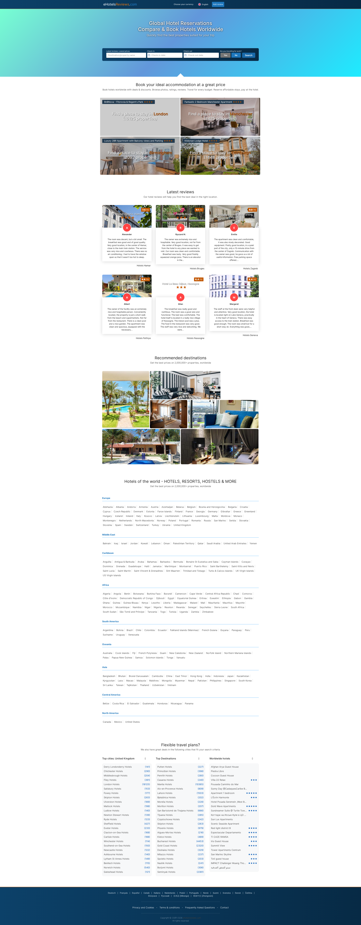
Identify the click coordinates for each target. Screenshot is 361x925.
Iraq (116, 543)
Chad (236, 593)
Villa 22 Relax (218, 779)
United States (132, 721)
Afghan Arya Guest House (225, 766)
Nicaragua (176, 703)
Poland (172, 520)
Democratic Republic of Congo (136, 598)
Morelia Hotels (165, 801)
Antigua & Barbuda (124, 561)
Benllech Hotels (112, 863)
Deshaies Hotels (166, 850)
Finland (178, 511)
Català (146, 893)
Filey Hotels (110, 779)
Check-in (151, 51)
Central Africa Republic (217, 593)
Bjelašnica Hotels (166, 797)
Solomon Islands (154, 657)
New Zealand (196, 653)
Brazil (130, 630)
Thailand (144, 685)
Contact (224, 907)
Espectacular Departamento (226, 832)
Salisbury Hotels (112, 788)
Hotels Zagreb (250, 268)
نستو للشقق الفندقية (220, 867)
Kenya (145, 602)
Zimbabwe (207, 611)
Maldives (154, 680)
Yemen (253, 543)
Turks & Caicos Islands (220, 570)
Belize (106, 703)
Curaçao (246, 561)
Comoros (247, 593)
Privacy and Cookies (143, 907)
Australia (107, 653)
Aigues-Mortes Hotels (169, 832)
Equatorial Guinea (186, 598)
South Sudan (109, 611)
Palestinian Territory (183, 543)
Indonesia (219, 676)
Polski (182, 893)
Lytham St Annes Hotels (116, 858)
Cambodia (157, 676)
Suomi (215, 893)
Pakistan (202, 680)
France (189, 511)
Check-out (188, 51)
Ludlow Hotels (111, 810)
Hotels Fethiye (143, 338)
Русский (165, 896)
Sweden (128, 525)
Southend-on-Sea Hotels (117, 845)
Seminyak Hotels (166, 871)
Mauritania (213, 602)
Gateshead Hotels (113, 871)
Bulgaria (232, 507)
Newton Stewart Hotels (116, 815)
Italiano (157, 893)
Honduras (162, 703)
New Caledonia (177, 653)
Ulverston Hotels (113, 801)
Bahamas (152, 561)
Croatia (244, 507)
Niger (147, 607)
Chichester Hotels (113, 771)
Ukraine (166, 525)
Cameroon (180, 593)
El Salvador (133, 703)
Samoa (139, 657)
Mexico (118, 721)
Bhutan (122, 676)
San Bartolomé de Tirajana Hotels (175, 810)
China (169, 676)
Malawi (193, 602)
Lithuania (187, 516)
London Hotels (111, 784)
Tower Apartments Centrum (226, 850)
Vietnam (171, 685)
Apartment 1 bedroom (223, 793)
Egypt (171, 598)
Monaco (238, 516)
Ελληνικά (152, 896)
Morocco (107, 607)
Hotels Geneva (250, 335)
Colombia (149, 630)
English (204, 4)
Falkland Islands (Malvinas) (184, 630)
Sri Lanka (108, 685)
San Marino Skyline (221, 854)
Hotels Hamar (144, 265)
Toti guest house (220, 858)
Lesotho (155, 602)
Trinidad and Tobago (194, 570)
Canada (107, 721)
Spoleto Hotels (165, 858)
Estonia (150, 511)
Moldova (225, 516)
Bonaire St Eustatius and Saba (202, 561)
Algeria (106, 593)
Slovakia (243, 520)
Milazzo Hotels (165, 854)
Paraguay (237, 630)
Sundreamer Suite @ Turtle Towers (229, 810)
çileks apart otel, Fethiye (127, 285)
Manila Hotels (164, 784)
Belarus (180, 507)
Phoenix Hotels (165, 828)
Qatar (200, 543)
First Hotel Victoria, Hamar (127, 214)
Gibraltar (225, 511)
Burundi (168, 593)
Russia (207, 520)
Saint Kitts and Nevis (243, 566)
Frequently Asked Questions (200, 907)
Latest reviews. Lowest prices (118, 51)
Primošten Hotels (166, 771)
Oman (167, 543)
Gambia (248, 598)
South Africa (237, 607)
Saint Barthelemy (219, 566)
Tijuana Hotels (165, 815)
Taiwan (119, 685)
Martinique (170, 566)
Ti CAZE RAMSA (219, 836)
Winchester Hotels (113, 841)
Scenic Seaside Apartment (225, 823)
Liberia (166, 602)
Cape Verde (196, 593)
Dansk (238, 893)
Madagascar (180, 602)
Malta (215, 516)
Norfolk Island (213, 653)
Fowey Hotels (111, 793)
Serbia (232, 520)
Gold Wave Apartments (223, 806)
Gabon (237, 598)
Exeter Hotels (111, 828)
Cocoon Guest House (222, 775)
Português (194, 893)
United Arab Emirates (235, 543)
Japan (230, 676)
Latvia (158, 516)
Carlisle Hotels (111, 836)
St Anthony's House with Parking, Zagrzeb (234, 216)
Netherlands (125, 520)
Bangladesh (109, 676)
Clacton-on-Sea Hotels (116, 832)
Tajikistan (132, 685)
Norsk (206, 893)
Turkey (155, 525)
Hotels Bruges (197, 268)
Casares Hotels (165, 779)
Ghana (106, 602)
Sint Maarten (173, 570)
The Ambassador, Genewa (234, 285)
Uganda (184, 611)
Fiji (133, 653)
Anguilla (107, 561)
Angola (117, 593)
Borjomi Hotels (165, 867)
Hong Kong (196, 676)
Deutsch (112, 893)
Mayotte (240, 602)
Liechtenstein (172, 516)
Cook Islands (122, 653)
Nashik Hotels (164, 863)
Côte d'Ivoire (110, 598)
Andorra (131, 507)
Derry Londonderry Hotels (118, 766)
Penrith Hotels (164, 775)
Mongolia (167, 680)
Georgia (200, 511)
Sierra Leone (221, 607)
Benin (127, 593)
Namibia (137, 607)
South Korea (245, 680)
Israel (124, 543)
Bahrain (107, 543)
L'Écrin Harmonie (220, 797)
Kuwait (144, 543)
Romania (196, 520)
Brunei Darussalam (139, 676)
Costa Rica (118, 703)
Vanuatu (180, 657)
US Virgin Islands (112, 575)
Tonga (170, 657)
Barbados (165, 561)
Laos (120, 680)
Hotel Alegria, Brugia (180, 214)
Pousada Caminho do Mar (225, 784)
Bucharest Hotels (166, 841)
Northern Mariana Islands (237, 653)
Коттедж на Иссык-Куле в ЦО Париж (229, 815)
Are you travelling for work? (231, 51)
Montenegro (109, 520)
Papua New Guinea (122, 657)
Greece (237, 511)
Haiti (146, 566)
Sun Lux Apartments (222, 819)
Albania (120, 507)
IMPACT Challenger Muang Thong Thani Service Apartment (229, 863)
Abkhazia (108, 507)
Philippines (215, 680)
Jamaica (157, 566)
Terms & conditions (169, 907)
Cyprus (106, 511)
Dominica (108, 566)
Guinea (116, 602)
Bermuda (178, 561)
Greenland (249, 511)
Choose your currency (183, 4)
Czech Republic (122, 511)
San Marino (220, 520)
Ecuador (162, 630)
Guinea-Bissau (130, 602)
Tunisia (172, 611)
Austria (154, 507)
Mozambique (122, 607)
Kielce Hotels (164, 836)
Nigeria (157, 607)
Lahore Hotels (164, 793)
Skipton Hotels (112, 797)
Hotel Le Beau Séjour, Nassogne (180, 283)
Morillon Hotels (165, 806)
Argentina (108, 630)
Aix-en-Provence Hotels (170, 788)
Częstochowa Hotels (168, 819)
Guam (163, 653)
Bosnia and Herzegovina (212, 507)
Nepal (191, 680)
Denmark (138, 511)
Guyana (224, 630)
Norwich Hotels (112, 867)
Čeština (248, 893)
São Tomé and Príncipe (132, 611)
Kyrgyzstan (109, 680)
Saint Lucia (109, 570)
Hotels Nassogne (195, 338)
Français (124, 893)
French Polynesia (148, 653)
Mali (203, 602)
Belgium (191, 507)
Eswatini (214, 598)
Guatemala (148, 703)
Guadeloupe (134, 566)
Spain (118, 525)
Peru (247, 630)
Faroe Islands (165, 511)
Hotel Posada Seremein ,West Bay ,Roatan (229, 801)
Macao (129, 680)
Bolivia (119, 630)
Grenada (120, 566)
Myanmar (180, 680)
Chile (138, 630)
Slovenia (107, 525)
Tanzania (152, 611)
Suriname (108, 634)
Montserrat (185, 566)
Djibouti (160, 598)
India (207, 676)
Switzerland (142, 525)
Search (248, 55)
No (236, 55)
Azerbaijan (167, 507)
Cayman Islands (230, 561)
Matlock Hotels (112, 806)
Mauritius (227, 602)
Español (135, 893)
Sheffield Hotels (112, 823)
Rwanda (180, 607)
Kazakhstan (243, 676)
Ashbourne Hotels (113, 854)
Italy (138, 516)
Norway (161, 520)
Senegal (192, 607)
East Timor (181, 676)
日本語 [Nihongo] (181, 896)
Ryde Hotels (110, 819)
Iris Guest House (219, 841)
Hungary (107, 516)
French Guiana (209, 630)
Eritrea (203, 598)
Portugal (183, 520)
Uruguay (120, 634)
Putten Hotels (164, 766)
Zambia (195, 611)
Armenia (143, 507)
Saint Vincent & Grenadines (148, 570)
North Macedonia (144, 520)
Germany (212, 511)
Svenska (227, 893)
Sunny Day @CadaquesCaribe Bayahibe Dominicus (229, 788)
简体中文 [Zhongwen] (203, 896)
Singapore (229, 680)
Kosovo (148, 516)
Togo (163, 611)
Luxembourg (202, 516)
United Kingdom (182, 525)
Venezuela (133, 634)
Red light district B (221, 828)
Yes (225, 55)
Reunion (169, 607)
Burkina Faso (154, 593)
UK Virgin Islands (245, 570)
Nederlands (170, 893)
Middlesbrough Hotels (115, 775)
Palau (106, 657)
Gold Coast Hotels (167, 845)
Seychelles (205, 607)
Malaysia (141, 680)
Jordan (134, 543)
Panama (189, 703)
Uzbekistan (158, 685)
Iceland (119, 516)
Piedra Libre (217, 771)
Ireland (129, 516)
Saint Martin (124, 570)
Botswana (138, 593)
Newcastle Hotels (113, 850)
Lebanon (155, 543)
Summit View (218, 845)
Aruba (141, 561)
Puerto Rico (200, 566)
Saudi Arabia (213, 543)
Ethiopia (226, 598)
